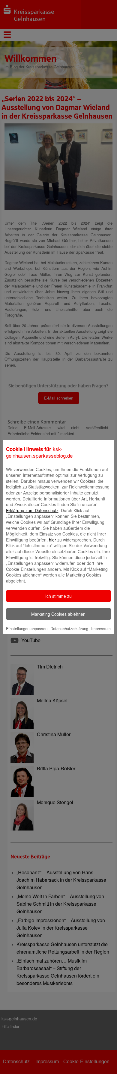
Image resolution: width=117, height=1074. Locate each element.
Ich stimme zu (58, 596)
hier (52, 540)
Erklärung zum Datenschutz (32, 510)
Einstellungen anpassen (26, 628)
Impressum (101, 628)
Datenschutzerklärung (69, 628)
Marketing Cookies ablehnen (58, 614)
